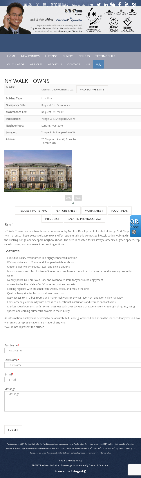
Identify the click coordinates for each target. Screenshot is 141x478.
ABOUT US (55, 64)
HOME (11, 56)
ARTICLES (36, 64)
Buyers (68, 56)
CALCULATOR (16, 64)
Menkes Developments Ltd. (57, 89)
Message (9, 389)
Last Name (11, 360)
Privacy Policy (75, 460)
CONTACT (73, 64)
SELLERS (84, 56)
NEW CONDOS (30, 56)
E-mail (8, 374)
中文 (98, 64)
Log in (62, 460)
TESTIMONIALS (105, 56)
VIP (88, 64)
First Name (11, 345)
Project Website (92, 89)
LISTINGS (51, 56)
